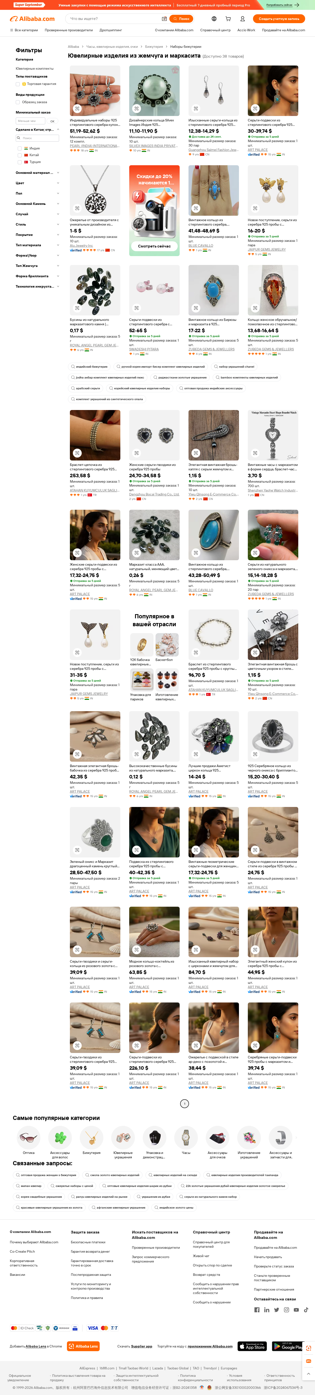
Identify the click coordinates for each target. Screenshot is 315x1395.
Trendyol (210, 1368)
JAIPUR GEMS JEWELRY (267, 249)
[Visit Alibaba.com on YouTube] (296, 1310)
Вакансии (17, 1275)
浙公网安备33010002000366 (238, 1388)
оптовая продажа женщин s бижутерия (48, 1175)
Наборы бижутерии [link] (185, 47)
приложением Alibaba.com (210, 1346)
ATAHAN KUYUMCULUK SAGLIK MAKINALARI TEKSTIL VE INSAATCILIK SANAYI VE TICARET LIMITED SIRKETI (95, 490)
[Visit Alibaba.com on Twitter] (277, 1310)
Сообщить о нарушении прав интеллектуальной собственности (216, 1288)
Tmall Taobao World (133, 1368)
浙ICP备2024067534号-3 (283, 1388)
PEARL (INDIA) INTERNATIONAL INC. (95, 146)
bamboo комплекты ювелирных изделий (249, 377)
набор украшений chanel (236, 366)
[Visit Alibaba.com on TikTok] (306, 1310)
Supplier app (141, 1346)
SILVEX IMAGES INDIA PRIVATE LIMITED (154, 146)
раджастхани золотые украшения (182, 377)
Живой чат (201, 1256)
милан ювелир (31, 1186)
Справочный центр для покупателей (211, 1244)
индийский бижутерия (91, 366)
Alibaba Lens (36, 1346)
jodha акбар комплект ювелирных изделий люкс (110, 377)
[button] (164, 19)
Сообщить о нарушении (212, 1302)
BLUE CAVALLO (201, 245)
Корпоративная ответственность (24, 1263)
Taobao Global (178, 1368)
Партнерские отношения (274, 1289)
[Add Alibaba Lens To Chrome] (83, 1346)
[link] (308, 1348)
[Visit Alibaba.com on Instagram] (286, 1310)
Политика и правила (87, 1298)
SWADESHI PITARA (144, 349)
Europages (229, 1368)
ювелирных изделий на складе (175, 1175)
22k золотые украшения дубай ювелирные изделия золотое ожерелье (235, 1186)
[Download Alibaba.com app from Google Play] (288, 1346)
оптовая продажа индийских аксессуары (213, 388)
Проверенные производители (156, 1247)
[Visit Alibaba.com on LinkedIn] (267, 1310)
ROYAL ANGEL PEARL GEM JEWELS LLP (95, 345)
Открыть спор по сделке (212, 1265)
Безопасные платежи (88, 1242)
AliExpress (87, 1368)
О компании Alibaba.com (30, 1232)
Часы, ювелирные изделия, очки (112, 47)
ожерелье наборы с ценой (74, 1186)
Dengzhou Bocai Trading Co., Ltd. (154, 494)
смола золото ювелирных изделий (114, 1175)
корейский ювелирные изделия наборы (142, 388)
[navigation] (37, 575)
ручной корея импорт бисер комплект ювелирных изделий (163, 366)
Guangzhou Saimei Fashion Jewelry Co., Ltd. (214, 150)
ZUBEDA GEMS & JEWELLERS (212, 349)
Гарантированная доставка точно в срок (92, 1263)
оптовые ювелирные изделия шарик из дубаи (139, 1186)
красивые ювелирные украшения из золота (51, 1207)
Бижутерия (154, 47)
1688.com (106, 1368)
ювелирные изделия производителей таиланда (244, 1175)
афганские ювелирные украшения (121, 1207)
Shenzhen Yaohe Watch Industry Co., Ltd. (273, 490)
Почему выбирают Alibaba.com (34, 1242)
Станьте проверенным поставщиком (272, 1278)
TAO (196, 1368)
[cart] (229, 19)
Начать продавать (268, 1257)
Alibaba (73, 47)
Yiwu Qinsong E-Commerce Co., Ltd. (214, 494)
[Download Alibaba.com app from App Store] (252, 1346)
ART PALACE (258, 150)
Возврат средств (206, 1275)
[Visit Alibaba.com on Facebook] (257, 1310)
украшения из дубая (156, 1196)
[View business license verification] (202, 1387)
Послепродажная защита (91, 1275)
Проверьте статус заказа (274, 1266)
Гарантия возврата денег (90, 1251)
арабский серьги (88, 388)
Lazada (157, 1368)
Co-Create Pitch (22, 1251)
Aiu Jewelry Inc (81, 245)
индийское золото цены (176, 1207)
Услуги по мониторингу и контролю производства (91, 1286)
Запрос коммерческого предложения (150, 1259)
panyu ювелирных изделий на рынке (101, 1196)
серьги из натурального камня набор (210, 1196)
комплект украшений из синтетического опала (109, 399)
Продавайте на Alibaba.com (275, 1247)
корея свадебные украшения (41, 1196)
